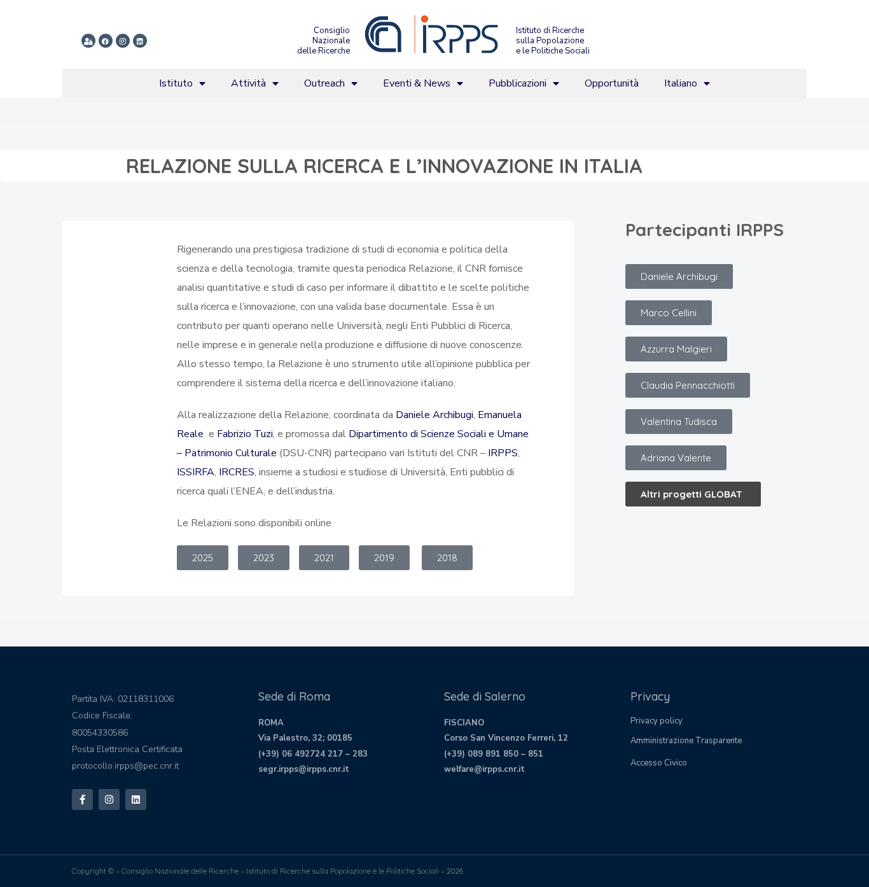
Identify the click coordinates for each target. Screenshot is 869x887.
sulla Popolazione (550, 40)
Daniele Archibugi (434, 415)
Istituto (176, 83)
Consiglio (332, 30)
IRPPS (503, 453)
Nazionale (331, 40)
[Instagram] (123, 41)
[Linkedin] (140, 41)
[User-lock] (88, 41)
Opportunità (612, 83)
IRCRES (236, 472)
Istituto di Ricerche (550, 30)
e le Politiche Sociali (553, 51)
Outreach (324, 83)
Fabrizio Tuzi (245, 434)
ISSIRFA (195, 472)
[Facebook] (106, 41)
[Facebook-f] (82, 799)
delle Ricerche (323, 51)
